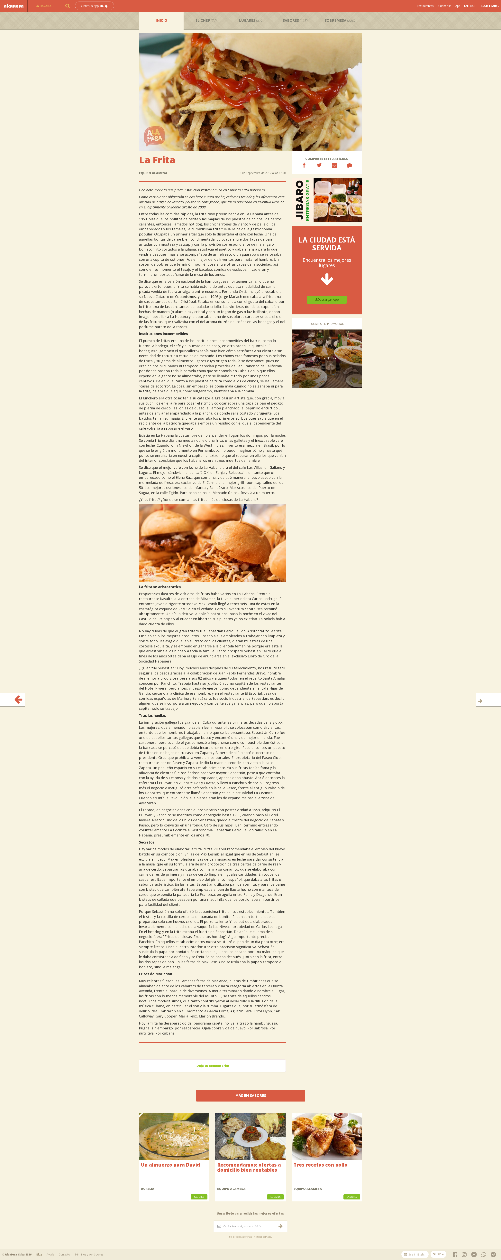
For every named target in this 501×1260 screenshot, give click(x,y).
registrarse (490, 6)
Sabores (295, 20)
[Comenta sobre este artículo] (349, 165)
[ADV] (327, 200)
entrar (469, 6)
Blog (39, 1254)
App (457, 6)
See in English (417, 1254)
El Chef (206, 20)
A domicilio (444, 6)
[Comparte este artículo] (304, 165)
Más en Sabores (250, 1095)
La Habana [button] (43, 6)
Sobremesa (340, 20)
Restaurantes (425, 6)
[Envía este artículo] (334, 165)
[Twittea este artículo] (319, 165)
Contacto (64, 1254)
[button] (94, 6)
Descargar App (328, 300)
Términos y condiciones (89, 1254)
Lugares (250, 20)
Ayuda (50, 1254)
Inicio (161, 20)
